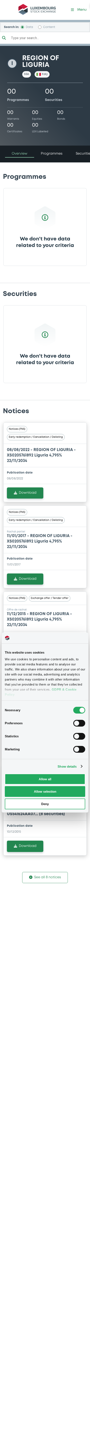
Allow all (45, 779)
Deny (45, 803)
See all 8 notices (47, 877)
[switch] (79, 723)
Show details (67, 766)
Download (27, 492)
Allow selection (45, 791)
